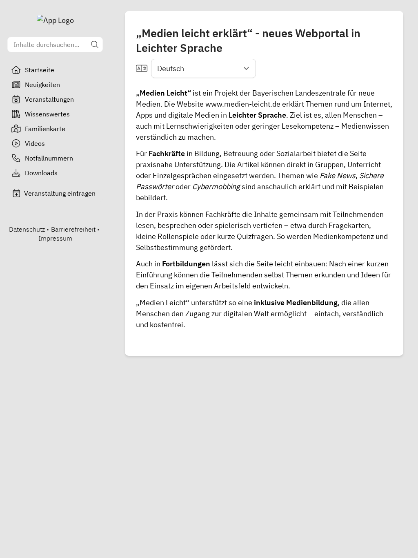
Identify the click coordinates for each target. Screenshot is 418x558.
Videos (35, 143)
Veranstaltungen (49, 99)
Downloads (41, 173)
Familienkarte (45, 129)
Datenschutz (27, 229)
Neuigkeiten (42, 84)
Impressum (55, 238)
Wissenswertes (47, 114)
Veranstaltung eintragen (60, 193)
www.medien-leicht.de (242, 104)
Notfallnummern (49, 158)
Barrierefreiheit (73, 229)
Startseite (39, 70)
